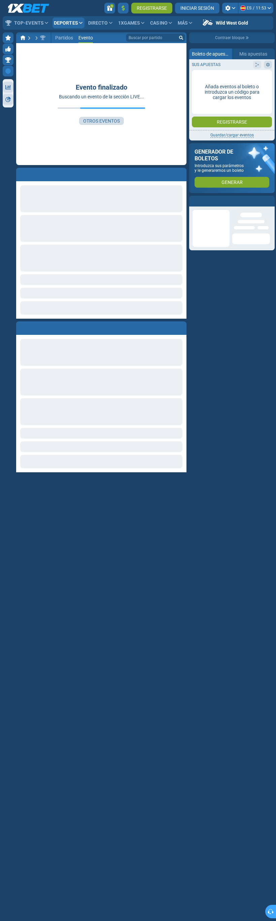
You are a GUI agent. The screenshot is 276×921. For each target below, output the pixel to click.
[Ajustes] (230, 8)
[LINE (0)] (23, 37)
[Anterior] (21, 326)
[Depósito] (123, 8)
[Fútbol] (36, 37)
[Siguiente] (36, 326)
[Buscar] (181, 38)
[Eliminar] (180, 327)
